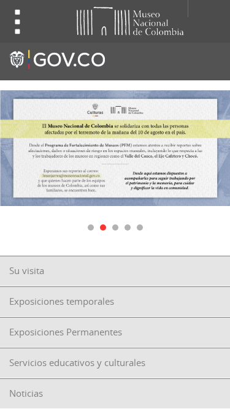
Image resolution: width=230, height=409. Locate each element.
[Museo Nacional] (109, 20)
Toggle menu (18, 21)
